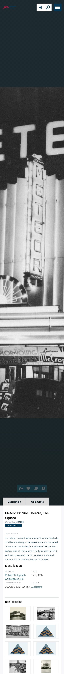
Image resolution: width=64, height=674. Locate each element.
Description (14, 501)
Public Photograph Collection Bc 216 (15, 576)
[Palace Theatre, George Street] (46, 666)
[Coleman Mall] (46, 613)
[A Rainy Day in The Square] (18, 666)
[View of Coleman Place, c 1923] (46, 631)
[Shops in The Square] (18, 631)
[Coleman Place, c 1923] (46, 648)
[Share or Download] (21, 488)
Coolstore (37, 586)
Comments (37, 501)
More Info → (13, 525)
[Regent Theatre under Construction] (18, 613)
